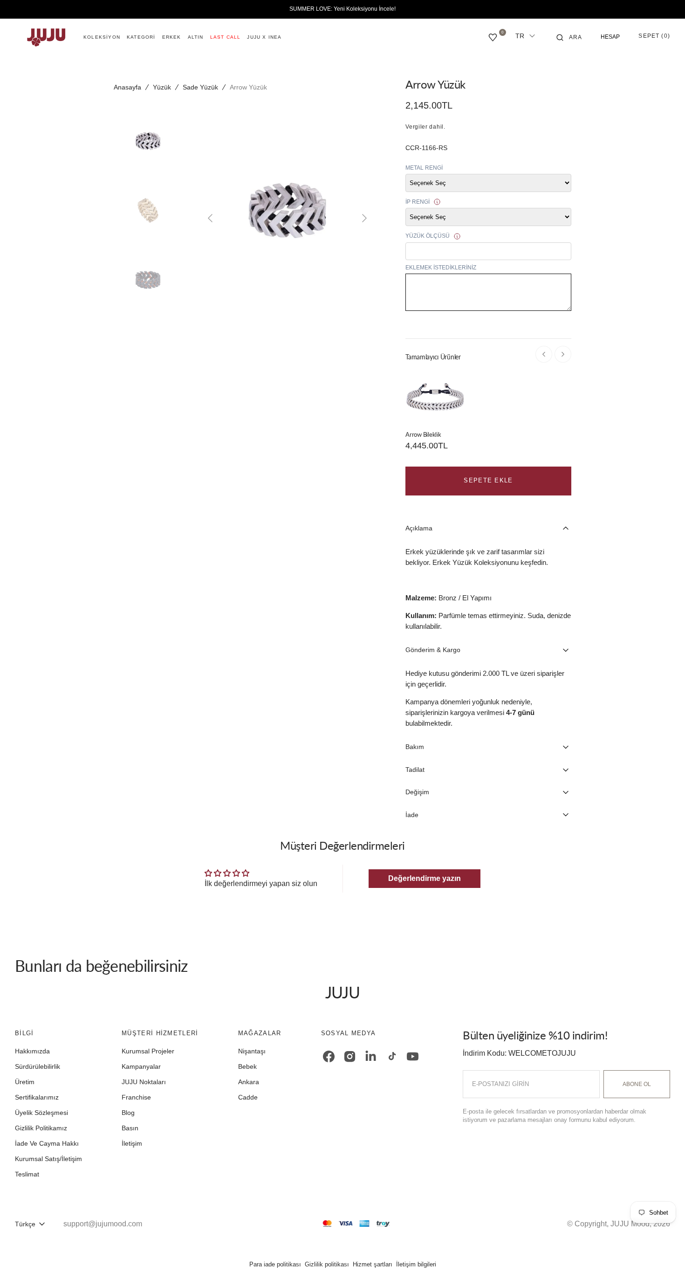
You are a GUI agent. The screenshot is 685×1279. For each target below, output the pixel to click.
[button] (569, 37)
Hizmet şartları (372, 1264)
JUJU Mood (630, 1224)
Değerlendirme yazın (424, 878)
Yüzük (162, 87)
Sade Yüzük (200, 87)
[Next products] (563, 354)
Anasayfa (127, 87)
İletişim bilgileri (416, 1264)
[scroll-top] (663, 1257)
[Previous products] (543, 354)
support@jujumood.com (102, 1224)
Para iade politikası (275, 1264)
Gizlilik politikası (327, 1264)
